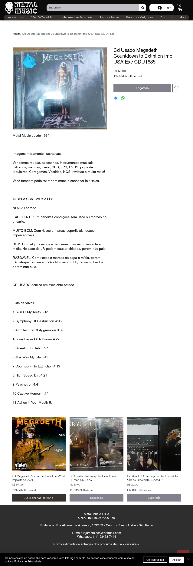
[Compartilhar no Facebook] (116, 98)
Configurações (155, 559)
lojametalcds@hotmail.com (102, 533)
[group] (96, 459)
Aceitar (176, 559)
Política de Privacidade (27, 561)
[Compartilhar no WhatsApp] (123, 98)
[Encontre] (142, 7)
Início (16, 33)
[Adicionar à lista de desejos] (176, 88)
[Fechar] (188, 559)
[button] (180, 8)
